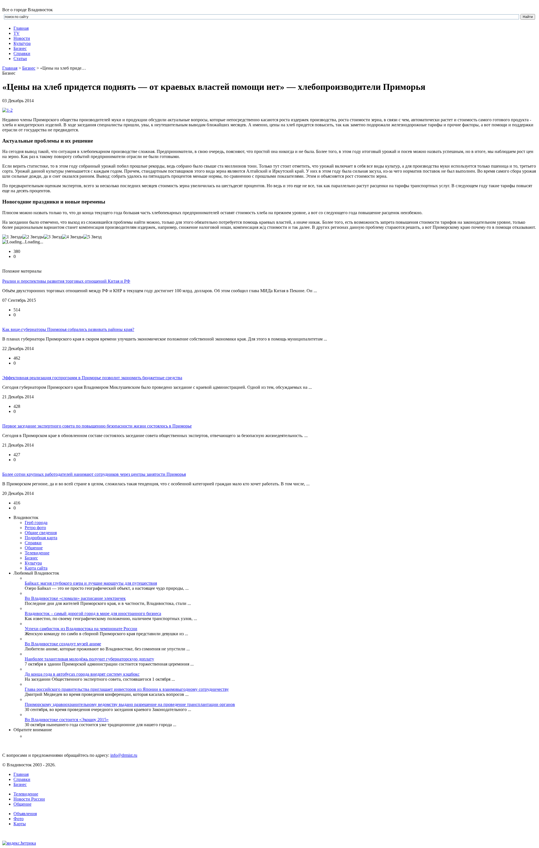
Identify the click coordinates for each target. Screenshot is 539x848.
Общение (34, 547)
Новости (21, 38)
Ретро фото (35, 527)
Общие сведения (41, 532)
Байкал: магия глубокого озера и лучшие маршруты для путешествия (91, 583)
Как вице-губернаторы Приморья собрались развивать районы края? (68, 329)
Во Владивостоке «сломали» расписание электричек (75, 598)
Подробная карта (41, 537)
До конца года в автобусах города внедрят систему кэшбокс (82, 674)
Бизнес (28, 68)
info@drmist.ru (123, 755)
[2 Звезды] (33, 236)
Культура (22, 43)
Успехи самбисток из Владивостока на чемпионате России (81, 628)
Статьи (20, 58)
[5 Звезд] (92, 236)
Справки (21, 53)
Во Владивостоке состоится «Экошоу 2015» (67, 719)
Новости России (29, 799)
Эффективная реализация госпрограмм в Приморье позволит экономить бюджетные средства (92, 377)
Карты (19, 823)
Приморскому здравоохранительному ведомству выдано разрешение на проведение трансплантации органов (130, 704)
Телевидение (37, 552)
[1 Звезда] (12, 236)
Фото (18, 818)
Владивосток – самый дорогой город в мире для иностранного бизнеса (93, 613)
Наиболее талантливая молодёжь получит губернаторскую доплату (89, 659)
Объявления (25, 813)
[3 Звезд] (53, 236)
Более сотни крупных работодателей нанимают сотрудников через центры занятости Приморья (94, 474)
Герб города (36, 522)
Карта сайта (36, 568)
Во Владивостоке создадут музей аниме (63, 643)
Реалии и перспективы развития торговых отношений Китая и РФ (66, 281)
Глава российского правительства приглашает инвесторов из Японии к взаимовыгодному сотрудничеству (127, 689)
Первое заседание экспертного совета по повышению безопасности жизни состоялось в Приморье (97, 426)
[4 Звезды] (72, 236)
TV (16, 33)
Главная (21, 28)
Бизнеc (20, 48)
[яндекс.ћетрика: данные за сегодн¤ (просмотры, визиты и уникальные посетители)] (19, 843)
